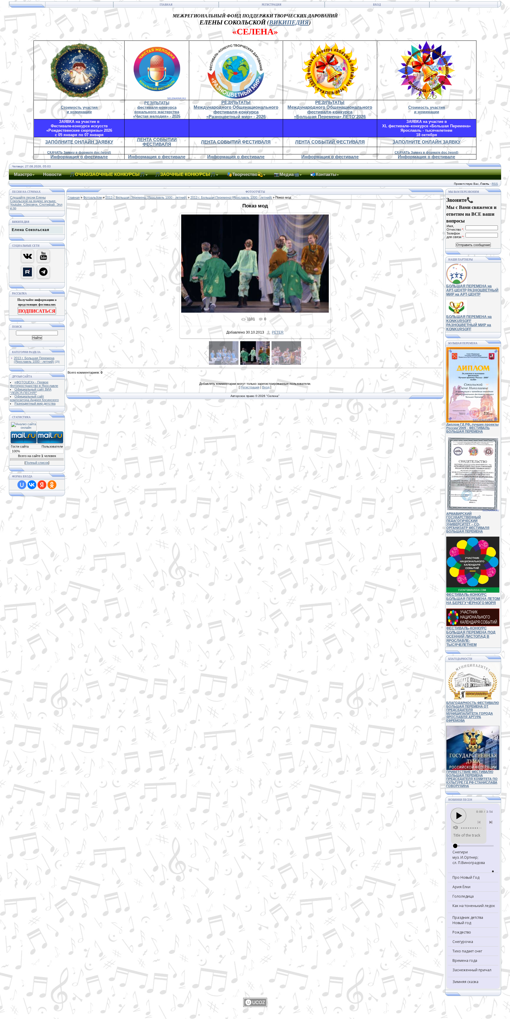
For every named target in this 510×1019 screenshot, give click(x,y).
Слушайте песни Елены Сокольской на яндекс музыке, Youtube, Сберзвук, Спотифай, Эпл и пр (36, 203)
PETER (278, 332)
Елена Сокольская (30, 230)
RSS (495, 183)
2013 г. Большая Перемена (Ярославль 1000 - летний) (34, 359)
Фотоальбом (92, 197)
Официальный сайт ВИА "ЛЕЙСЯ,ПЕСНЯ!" (30, 391)
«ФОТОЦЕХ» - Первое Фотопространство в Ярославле (34, 384)
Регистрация (271, 4)
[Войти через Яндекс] (41, 484)
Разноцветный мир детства (34, 403)
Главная (166, 4)
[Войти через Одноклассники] (52, 484)
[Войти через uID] (21, 484)
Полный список (36, 462)
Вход (377, 4)
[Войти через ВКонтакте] (31, 484)
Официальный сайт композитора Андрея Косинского (34, 398)
